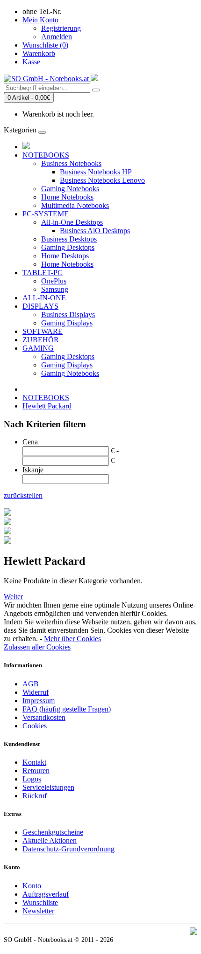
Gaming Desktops (67, 247)
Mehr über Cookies (72, 639)
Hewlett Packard (47, 406)
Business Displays (68, 314)
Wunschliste (40, 902)
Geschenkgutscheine (52, 832)
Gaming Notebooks (70, 189)
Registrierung (61, 28)
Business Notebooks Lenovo (102, 180)
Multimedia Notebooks (75, 205)
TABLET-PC (42, 273)
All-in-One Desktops (72, 222)
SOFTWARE (42, 331)
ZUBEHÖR (40, 340)
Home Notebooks (67, 197)
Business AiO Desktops (95, 231)
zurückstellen (23, 495)
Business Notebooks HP (96, 172)
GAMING (38, 348)
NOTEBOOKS (45, 155)
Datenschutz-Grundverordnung (68, 849)
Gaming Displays (67, 323)
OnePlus (53, 281)
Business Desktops (69, 239)
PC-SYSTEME (45, 214)
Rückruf (34, 796)
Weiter (13, 597)
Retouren (36, 770)
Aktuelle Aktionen (49, 840)
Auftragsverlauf (45, 894)
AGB (30, 684)
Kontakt (34, 762)
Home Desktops (65, 256)
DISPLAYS (40, 306)
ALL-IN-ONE (44, 298)
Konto (31, 886)
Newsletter (38, 911)
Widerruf (35, 692)
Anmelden (56, 37)
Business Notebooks (71, 163)
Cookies (34, 726)
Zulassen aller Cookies (37, 647)
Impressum (38, 701)
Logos (31, 779)
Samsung (54, 289)
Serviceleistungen (48, 787)
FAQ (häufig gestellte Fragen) (66, 709)
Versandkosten (43, 717)
